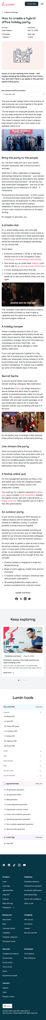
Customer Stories (9, 928)
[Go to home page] (8, 4)
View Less (39, 707)
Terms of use (7, 967)
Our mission (28, 924)
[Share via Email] (29, 599)
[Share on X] (21, 599)
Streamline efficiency (31, 881)
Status (5, 971)
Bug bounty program (10, 975)
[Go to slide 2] (20, 680)
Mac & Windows (30, 958)
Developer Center (9, 941)
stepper (35, 263)
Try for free (31, 4)
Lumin (5, 881)
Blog (4, 924)
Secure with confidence (32, 899)
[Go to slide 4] (23, 680)
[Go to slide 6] (27, 680)
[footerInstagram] (19, 865)
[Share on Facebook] (16, 599)
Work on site (28, 903)
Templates (6, 933)
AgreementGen (8, 890)
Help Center (7, 919)
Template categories (10, 937)
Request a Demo (8, 996)
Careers (27, 928)
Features (6, 899)
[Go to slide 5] (25, 680)
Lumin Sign (6, 886)
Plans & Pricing (8, 903)
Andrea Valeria (22, 259)
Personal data (7, 958)
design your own (9, 501)
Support (5, 988)
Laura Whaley (36, 259)
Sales (4, 992)
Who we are (28, 919)
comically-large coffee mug (32, 266)
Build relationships (30, 895)
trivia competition (27, 495)
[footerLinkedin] (9, 865)
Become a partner (30, 933)
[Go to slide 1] (18, 680)
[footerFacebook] (4, 865)
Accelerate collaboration (33, 890)
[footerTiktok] (14, 865)
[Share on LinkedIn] (25, 599)
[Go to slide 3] (22, 680)
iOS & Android (29, 954)
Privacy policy (8, 962)
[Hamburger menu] (42, 4)
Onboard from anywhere (33, 886)
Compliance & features (11, 954)
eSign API (6, 895)
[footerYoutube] (24, 865)
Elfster (17, 388)
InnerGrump (9, 259)
